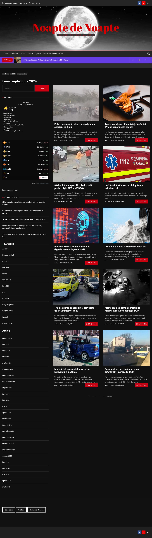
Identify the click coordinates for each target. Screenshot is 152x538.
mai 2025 (5, 406)
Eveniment (14, 54)
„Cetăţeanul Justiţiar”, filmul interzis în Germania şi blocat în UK (24, 235)
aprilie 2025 (6, 413)
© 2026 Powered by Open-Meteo (12, 131)
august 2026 (7, 338)
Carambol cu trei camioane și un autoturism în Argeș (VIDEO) (122, 370)
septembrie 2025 (8, 382)
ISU (3, 292)
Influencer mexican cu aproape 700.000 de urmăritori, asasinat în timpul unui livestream (22, 227)
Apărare (5, 249)
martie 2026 (6, 363)
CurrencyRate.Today (43, 183)
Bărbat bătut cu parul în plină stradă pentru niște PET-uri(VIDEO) (73, 187)
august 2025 (7, 388)
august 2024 (7, 456)
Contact (21, 510)
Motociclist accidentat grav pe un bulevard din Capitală (72, 370)
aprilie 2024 (6, 481)
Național (5, 298)
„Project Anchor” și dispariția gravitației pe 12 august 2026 (23, 219)
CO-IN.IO (45, 178)
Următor (110, 396)
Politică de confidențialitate (53, 54)
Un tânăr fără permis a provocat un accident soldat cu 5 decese (22, 212)
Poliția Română (8, 311)
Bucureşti (26, 102)
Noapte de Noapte (76, 27)
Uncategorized (7, 323)
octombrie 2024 (8, 443)
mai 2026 (5, 357)
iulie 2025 (5, 394)
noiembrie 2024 (8, 437)
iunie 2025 (6, 400)
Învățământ (6, 280)
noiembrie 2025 (8, 375)
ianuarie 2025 (7, 425)
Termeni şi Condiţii (36, 510)
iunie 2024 (6, 468)
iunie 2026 (6, 351)
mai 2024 (5, 474)
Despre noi (9, 510)
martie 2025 (6, 419)
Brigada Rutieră (8, 255)
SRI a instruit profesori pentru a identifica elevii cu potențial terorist (23, 203)
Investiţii (5, 286)
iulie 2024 (5, 462)
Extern (23, 54)
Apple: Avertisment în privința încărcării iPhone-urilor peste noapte (125, 125)
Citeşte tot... (91, 140)
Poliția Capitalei (8, 305)
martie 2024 (6, 487)
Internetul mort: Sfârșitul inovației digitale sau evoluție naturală (72, 248)
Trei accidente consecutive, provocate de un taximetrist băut (74, 309)
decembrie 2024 (8, 431)
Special (38, 54)
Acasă (6, 54)
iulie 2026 (5, 344)
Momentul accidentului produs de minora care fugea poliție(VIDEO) (122, 309)
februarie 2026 (7, 369)
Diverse (30, 54)
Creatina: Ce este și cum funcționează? (125, 246)
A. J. (55, 140)
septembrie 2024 (8, 450)
